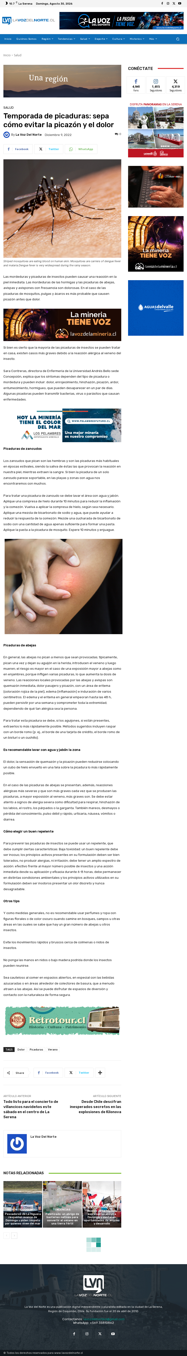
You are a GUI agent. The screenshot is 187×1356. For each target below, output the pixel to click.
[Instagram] (168, 4)
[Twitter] (174, 4)
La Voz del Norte (29, 134)
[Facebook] (162, 4)
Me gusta (136, 80)
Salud (17, 55)
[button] (178, 39)
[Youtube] (180, 4)
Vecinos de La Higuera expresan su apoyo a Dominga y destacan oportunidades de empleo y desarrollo (102, 1217)
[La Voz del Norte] (7, 135)
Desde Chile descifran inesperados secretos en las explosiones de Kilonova (95, 1106)
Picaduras (36, 1049)
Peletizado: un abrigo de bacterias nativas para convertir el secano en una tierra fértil (62, 1219)
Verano (53, 1049)
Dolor (21, 1049)
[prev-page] (6, 1235)
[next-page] (14, 1235)
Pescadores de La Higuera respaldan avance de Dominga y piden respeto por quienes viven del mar (23, 1219)
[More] (100, 1073)
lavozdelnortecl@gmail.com (104, 1319)
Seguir (156, 80)
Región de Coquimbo (22, 1209)
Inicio (7, 55)
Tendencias (62, 1209)
